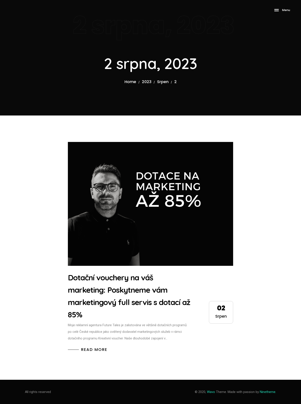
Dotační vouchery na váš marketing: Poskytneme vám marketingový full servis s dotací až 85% (129, 296)
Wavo (211, 392)
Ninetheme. (268, 392)
